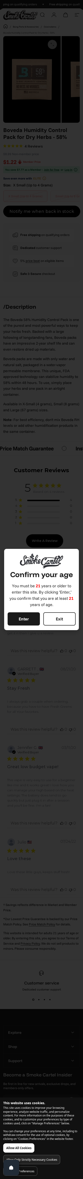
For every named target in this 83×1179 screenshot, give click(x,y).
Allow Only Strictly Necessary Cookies (31, 1159)
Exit (59, 619)
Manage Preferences (20, 1171)
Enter (24, 619)
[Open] (11, 1168)
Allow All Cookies (18, 1148)
